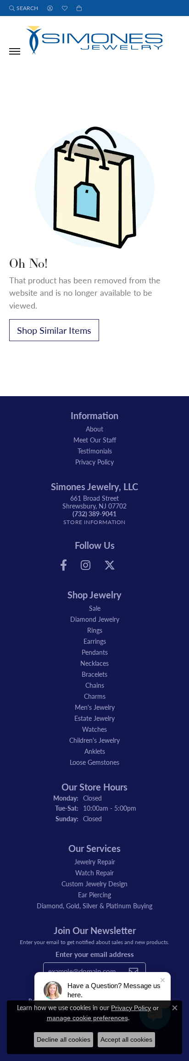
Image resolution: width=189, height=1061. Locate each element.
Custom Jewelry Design (94, 883)
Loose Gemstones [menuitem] (94, 762)
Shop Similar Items (54, 330)
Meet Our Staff (94, 439)
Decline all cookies (63, 1039)
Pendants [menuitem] (95, 652)
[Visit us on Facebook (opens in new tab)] (64, 565)
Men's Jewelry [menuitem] (95, 707)
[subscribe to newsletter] (133, 971)
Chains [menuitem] (94, 685)
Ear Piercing (94, 894)
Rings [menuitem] (94, 630)
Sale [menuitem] (94, 608)
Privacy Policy (94, 461)
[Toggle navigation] (14, 51)
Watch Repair (94, 872)
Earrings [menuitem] (94, 641)
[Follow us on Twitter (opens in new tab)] (110, 565)
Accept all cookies (126, 1039)
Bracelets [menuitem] (94, 674)
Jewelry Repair (94, 861)
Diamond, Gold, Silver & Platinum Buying (94, 905)
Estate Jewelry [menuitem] (94, 718)
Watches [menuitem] (94, 729)
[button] (23, 8)
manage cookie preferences (87, 1018)
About (94, 428)
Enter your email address (95, 954)
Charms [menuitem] (95, 696)
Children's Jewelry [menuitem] (94, 740)
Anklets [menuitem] (94, 751)
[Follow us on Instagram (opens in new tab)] (85, 565)
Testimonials (95, 450)
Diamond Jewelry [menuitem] (94, 619)
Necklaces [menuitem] (94, 663)
